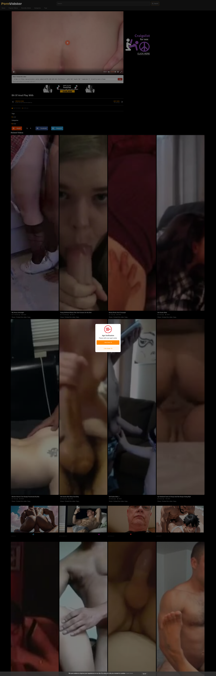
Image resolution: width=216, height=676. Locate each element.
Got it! (144, 674)
